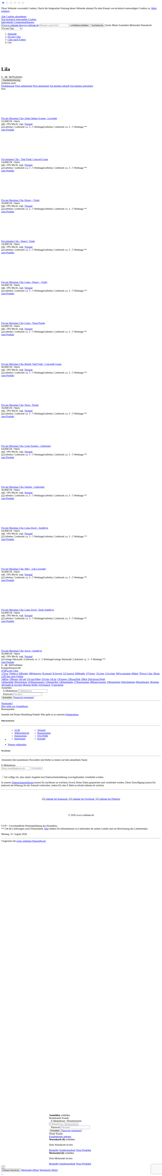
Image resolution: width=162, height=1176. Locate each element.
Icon (4, 673)
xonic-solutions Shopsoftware (31, 841)
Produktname (8, 86)
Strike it (13, 673)
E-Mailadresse (8, 765)
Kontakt (41, 738)
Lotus (100, 673)
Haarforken (20, 682)
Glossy (90, 673)
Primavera (35, 673)
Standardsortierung (11, 80)
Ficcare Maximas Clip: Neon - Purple (20, 405)
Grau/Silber (34, 679)
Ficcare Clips (9, 670)
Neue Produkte (83, 1150)
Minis (134, 673)
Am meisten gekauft (59, 86)
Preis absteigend (41, 86)
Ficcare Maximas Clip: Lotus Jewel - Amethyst (24, 528)
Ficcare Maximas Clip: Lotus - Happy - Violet (24, 282)
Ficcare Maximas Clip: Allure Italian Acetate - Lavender (29, 118)
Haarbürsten (142, 682)
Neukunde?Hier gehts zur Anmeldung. (14, 705)
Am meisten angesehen (81, 86)
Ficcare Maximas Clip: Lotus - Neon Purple (23, 323)
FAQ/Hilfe (42, 736)
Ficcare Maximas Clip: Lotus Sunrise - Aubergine (26, 446)
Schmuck (44, 685)
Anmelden (7, 697)
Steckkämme (128, 682)
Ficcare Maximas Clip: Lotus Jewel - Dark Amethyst (27, 609)
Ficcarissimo (123, 673)
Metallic (80, 673)
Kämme (154, 682)
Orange (62, 679)
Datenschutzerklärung (23, 782)
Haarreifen (51, 682)
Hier (46, 828)
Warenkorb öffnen (49, 1170)
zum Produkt (7, 129)
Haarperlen (113, 682)
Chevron (57, 673)
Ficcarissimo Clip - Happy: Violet (18, 241)
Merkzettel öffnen (30, 1170)
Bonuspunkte (44, 733)
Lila (53, 679)
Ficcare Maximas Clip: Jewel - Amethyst (21, 650)
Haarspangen (36, 682)
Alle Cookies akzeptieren (13, 16)
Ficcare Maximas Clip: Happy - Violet (20, 200)
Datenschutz (20, 736)
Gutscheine (57, 685)
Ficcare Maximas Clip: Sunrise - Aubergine (22, 487)
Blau (5, 679)
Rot (84, 679)
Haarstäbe (7, 682)
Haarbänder (66, 682)
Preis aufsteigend (23, 86)
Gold (22, 679)
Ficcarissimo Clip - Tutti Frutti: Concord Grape (24, 159)
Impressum (19, 738)
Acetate (110, 673)
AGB (17, 730)
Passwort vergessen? (24, 697)
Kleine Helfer (30, 685)
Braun (13, 679)
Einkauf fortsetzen (11, 1170)
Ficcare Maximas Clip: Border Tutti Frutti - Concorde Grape (31, 364)
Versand (28, 124)
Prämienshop (71, 714)
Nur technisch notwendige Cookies (18, 19)
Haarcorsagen (98, 682)
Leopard (47, 673)
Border (23, 673)
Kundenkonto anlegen (60, 1136)
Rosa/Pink (74, 679)
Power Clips (146, 673)
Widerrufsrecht (21, 733)
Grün (45, 679)
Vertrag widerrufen (17, 744)
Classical (68, 673)
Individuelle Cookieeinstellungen (17, 22)
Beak (156, 673)
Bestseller (54, 1150)
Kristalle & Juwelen (11, 685)
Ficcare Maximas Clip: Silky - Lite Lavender (23, 569)
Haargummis (81, 682)
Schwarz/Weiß (96, 679)
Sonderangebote (67, 1150)
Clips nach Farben (12, 676)
